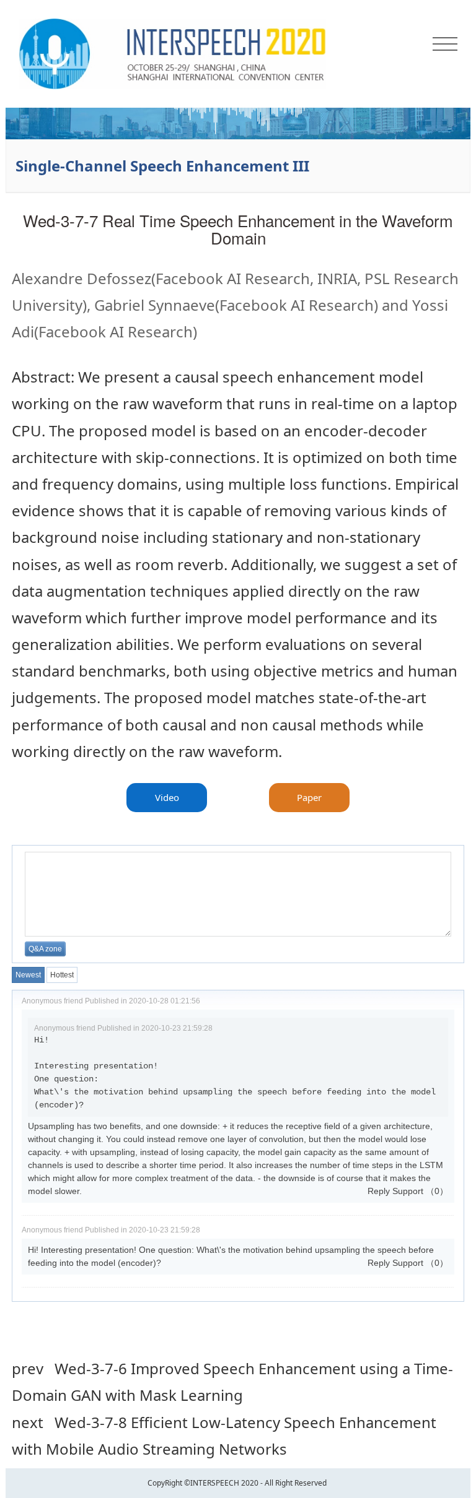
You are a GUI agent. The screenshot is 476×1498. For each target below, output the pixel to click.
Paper (309, 797)
